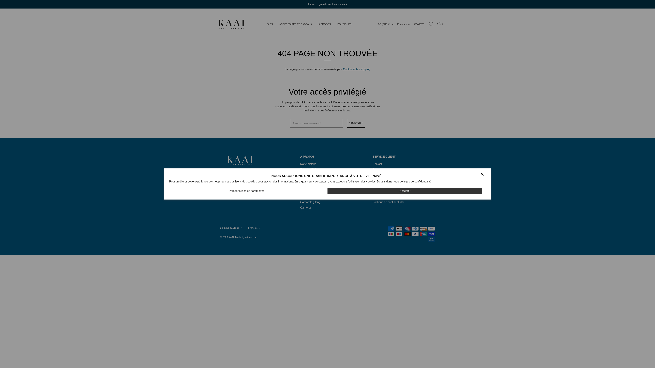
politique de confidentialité (415, 181)
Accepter (405, 191)
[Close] (482, 174)
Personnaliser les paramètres (246, 191)
